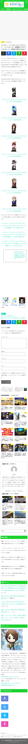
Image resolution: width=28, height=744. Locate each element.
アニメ (3, 41)
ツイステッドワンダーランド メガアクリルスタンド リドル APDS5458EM (13, 155)
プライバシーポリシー (17, 9)
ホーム (2, 9)
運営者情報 (8, 9)
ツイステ (12, 315)
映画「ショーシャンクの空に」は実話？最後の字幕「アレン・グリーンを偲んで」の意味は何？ (13, 617)
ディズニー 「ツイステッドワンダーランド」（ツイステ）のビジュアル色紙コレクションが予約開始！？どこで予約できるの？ (14, 243)
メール (3, 358)
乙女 (24, 318)
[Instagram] (20, 491)
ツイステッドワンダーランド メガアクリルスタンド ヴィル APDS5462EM (13, 209)
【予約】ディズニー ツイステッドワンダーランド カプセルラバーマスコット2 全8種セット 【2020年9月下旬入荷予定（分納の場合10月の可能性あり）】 (19, 254)
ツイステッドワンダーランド (8, 318)
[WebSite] (8, 491)
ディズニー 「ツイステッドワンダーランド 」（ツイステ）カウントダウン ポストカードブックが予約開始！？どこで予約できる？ (14, 225)
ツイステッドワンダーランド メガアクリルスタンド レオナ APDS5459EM (13, 137)
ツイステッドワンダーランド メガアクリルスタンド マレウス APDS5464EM (13, 100)
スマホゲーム (5, 315)
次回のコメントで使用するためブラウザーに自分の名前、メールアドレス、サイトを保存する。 (13, 375)
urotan (7, 619)
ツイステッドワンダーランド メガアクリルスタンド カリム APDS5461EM (13, 191)
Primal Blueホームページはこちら (10, 676)
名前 (3, 351)
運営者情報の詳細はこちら (8, 685)
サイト (3, 365)
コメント (4, 337)
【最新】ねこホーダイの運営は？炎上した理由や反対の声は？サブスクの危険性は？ (14, 590)
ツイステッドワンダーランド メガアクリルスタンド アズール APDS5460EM (13, 173)
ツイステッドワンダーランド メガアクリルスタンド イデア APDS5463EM (13, 118)
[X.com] (13, 491)
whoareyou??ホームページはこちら (10, 683)
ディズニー (19, 318)
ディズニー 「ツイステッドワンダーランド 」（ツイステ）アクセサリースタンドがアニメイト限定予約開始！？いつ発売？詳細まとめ (14, 234)
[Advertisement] (14, 25)
